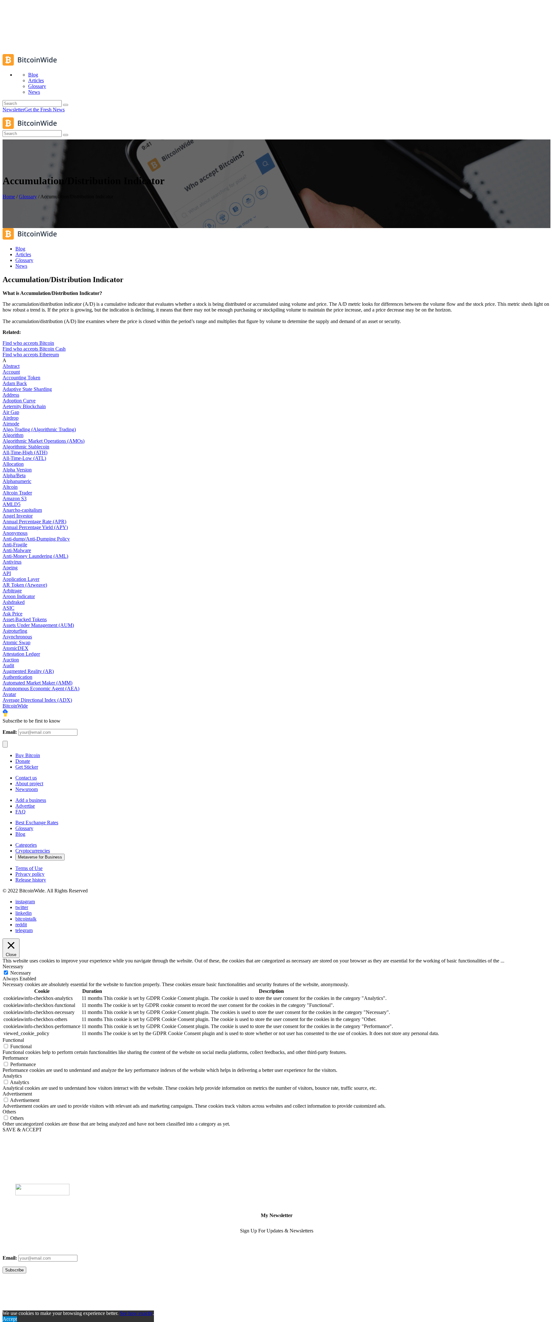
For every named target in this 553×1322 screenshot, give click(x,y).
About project (29, 783)
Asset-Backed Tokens (25, 619)
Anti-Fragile (15, 544)
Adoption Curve (19, 400)
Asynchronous (17, 636)
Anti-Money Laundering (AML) (35, 556)
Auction (11, 659)
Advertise (25, 806)
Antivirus (12, 562)
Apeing (10, 567)
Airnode (11, 423)
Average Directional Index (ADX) (37, 700)
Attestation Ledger (21, 654)
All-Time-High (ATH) (25, 452)
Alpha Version (17, 469)
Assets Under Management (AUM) (38, 625)
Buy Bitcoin (27, 755)
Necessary (20, 973)
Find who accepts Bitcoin (28, 343)
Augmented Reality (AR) (28, 671)
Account (11, 372)
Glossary (28, 196)
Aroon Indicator (19, 596)
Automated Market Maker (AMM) (37, 682)
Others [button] (9, 1111)
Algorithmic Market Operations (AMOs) (43, 441)
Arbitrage (12, 590)
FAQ (20, 811)
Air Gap (11, 412)
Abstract (11, 366)
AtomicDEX (15, 648)
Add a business (30, 800)
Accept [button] (10, 1319)
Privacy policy (29, 874)
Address (11, 395)
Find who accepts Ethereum (31, 354)
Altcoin (10, 487)
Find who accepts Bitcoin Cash (34, 349)
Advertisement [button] (17, 1093)
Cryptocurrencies (32, 850)
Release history (30, 880)
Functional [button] (13, 1040)
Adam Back (15, 383)
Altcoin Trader (17, 492)
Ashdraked (14, 602)
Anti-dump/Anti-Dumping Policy (36, 539)
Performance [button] (15, 1058)
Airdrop (11, 418)
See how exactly (136, 1313)
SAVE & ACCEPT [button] (22, 1129)
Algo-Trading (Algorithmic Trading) (39, 429)
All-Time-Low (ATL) (24, 458)
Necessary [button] (13, 966)
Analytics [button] (12, 1076)
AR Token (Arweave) (25, 585)
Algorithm (13, 435)
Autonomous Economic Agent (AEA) (41, 688)
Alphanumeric (17, 481)
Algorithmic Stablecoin (26, 446)
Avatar (9, 694)
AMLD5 (11, 504)
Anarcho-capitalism (22, 510)
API (7, 573)
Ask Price (12, 613)
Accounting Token (21, 377)
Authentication (17, 677)
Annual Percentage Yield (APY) (35, 527)
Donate (22, 761)
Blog (20, 834)
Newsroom (26, 789)
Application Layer (21, 579)
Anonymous (15, 533)
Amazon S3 (15, 498)
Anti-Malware (17, 550)
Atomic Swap (16, 642)
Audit (8, 665)
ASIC (8, 608)
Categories (26, 845)
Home (9, 196)
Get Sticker (26, 767)
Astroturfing (15, 631)
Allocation (13, 464)
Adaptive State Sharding (27, 389)
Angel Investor (18, 516)
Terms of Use (29, 868)
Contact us (26, 777)
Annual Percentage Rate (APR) (34, 521)
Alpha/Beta (14, 475)
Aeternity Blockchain (24, 406)
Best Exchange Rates (36, 822)
